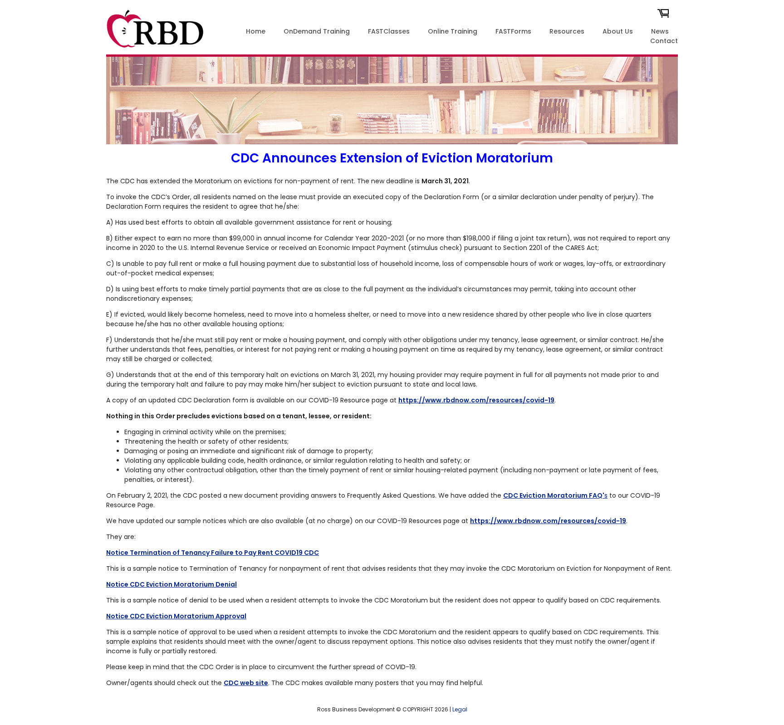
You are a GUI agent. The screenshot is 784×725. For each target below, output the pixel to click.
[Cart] (663, 16)
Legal (459, 709)
